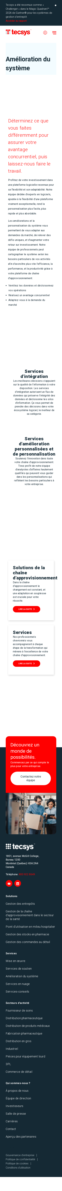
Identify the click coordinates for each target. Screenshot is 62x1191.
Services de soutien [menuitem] (19, 968)
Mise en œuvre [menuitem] (15, 961)
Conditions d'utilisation (18, 1167)
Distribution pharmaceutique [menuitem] (24, 1018)
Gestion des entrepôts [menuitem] (20, 903)
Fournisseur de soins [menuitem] (19, 1010)
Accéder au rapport (16, 20)
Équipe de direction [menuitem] (18, 1098)
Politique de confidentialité (20, 1159)
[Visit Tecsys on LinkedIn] (17, 883)
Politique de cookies (17, 1163)
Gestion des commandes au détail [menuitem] (28, 942)
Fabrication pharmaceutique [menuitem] (24, 1033)
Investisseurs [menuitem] (14, 1106)
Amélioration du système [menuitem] (22, 976)
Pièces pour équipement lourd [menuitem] (25, 1056)
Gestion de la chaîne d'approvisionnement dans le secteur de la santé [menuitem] (30, 915)
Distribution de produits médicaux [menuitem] (28, 1025)
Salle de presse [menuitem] (16, 1113)
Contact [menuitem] (11, 1129)
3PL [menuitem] (8, 1064)
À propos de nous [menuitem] (17, 1090)
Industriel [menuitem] (12, 1048)
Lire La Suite (25, 609)
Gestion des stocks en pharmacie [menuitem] (27, 934)
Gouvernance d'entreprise (20, 1155)
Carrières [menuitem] (12, 1121)
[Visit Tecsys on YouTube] (9, 883)
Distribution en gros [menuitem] (18, 1041)
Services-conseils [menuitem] (17, 991)
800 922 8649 (27, 874)
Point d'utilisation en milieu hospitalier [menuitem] (30, 926)
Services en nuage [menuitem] (18, 984)
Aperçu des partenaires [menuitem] (21, 1136)
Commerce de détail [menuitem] (19, 1071)
